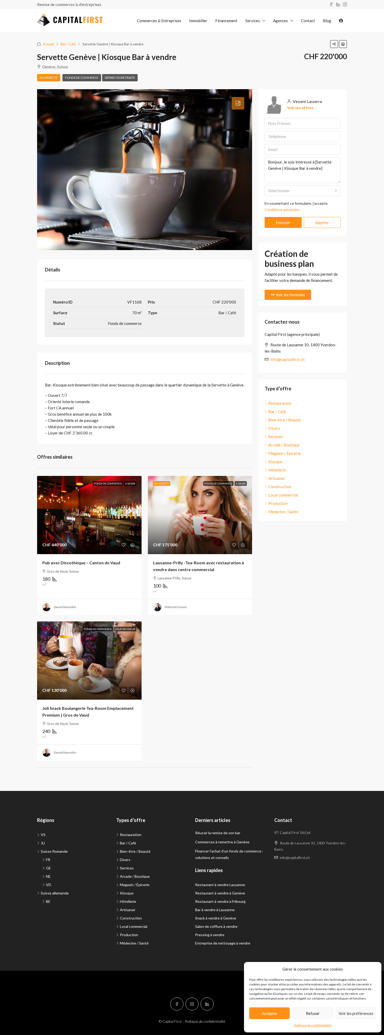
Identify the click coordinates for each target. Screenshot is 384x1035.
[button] (334, 44)
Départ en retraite (120, 78)
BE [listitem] (48, 901)
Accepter (269, 1013)
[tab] (238, 103)
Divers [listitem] (274, 428)
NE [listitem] (48, 876)
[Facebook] (176, 1003)
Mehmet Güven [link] (176, 607)
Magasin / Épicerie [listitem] (284, 453)
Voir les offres (300, 107)
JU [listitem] (43, 843)
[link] (89, 515)
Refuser (313, 1013)
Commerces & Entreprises (159, 20)
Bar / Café (68, 44)
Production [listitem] (278, 503)
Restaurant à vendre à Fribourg (220, 901)
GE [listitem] (48, 868)
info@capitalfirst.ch (287, 359)
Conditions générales (282, 209)
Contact (308, 20)
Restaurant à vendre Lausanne (220, 884)
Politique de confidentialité (312, 1025)
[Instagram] (192, 1003)
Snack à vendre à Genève (215, 918)
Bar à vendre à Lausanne (215, 909)
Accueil (48, 44)
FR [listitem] (48, 859)
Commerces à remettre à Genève (222, 842)
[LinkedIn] (207, 1003)
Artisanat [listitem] (276, 478)
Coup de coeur (125, 629)
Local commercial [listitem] (283, 495)
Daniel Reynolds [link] (65, 607)
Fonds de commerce (81, 78)
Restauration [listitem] (279, 403)
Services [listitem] (275, 436)
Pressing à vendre (209, 935)
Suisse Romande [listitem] (54, 851)
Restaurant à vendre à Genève (220, 893)
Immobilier (198, 20)
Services (252, 20)
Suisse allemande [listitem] (55, 893)
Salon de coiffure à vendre (216, 926)
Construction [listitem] (279, 486)
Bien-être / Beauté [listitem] (284, 419)
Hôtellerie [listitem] (277, 470)
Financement (226, 20)
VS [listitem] (43, 834)
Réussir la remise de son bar (217, 833)
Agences (280, 20)
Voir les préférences (356, 1013)
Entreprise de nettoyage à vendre (222, 943)
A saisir (130, 483)
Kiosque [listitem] (275, 461)
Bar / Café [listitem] (277, 411)
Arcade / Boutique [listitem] (284, 445)
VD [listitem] (48, 884)
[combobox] (303, 190)
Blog (327, 20)
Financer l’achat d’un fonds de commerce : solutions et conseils (229, 854)
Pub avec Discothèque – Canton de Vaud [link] (81, 562)
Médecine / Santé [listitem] (283, 511)
